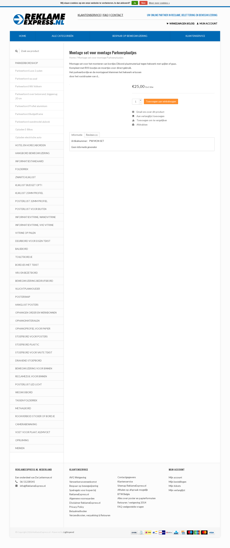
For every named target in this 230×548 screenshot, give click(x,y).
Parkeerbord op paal (26, 78)
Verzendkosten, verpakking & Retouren (89, 515)
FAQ (105, 15)
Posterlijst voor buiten (30, 209)
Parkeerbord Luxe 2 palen (28, 70)
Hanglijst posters (26, 304)
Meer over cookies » (159, 3)
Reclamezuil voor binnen (31, 376)
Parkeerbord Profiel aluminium (31, 106)
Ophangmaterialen (27, 320)
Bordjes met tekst (27, 264)
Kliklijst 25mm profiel (29, 193)
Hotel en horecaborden (30, 145)
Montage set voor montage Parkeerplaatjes (100, 57)
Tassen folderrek (26, 400)
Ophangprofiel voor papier (32, 328)
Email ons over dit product (150, 111)
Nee (143, 3)
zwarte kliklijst (25, 177)
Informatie (76, 134)
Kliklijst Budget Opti (28, 185)
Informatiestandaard (29, 161)
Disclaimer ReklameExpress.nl (84, 502)
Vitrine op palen (25, 232)
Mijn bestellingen (177, 481)
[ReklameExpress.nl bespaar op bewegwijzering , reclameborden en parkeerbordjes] (45, 19)
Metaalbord (23, 408)
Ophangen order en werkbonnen (36, 312)
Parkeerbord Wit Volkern (28, 86)
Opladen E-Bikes (24, 129)
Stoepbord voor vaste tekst (33, 352)
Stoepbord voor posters (31, 336)
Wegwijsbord (24, 392)
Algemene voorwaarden (82, 498)
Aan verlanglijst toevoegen (150, 116)
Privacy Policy (76, 506)
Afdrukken (142, 124)
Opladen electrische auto (28, 137)
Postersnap (22, 296)
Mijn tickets (175, 485)
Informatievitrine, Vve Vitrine (34, 225)
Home (22, 35)
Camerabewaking (26, 424)
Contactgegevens (127, 477)
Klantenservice (89, 15)
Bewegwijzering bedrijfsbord (34, 280)
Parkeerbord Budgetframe (29, 114)
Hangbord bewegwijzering (32, 153)
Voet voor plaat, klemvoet (32, 432)
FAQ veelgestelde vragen (131, 506)
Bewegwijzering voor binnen (33, 368)
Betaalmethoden (78, 511)
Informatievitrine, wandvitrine (35, 217)
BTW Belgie (124, 494)
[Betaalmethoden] (134, 532)
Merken (19, 448)
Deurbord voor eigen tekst (32, 241)
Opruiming (22, 440)
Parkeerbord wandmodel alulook (32, 121)
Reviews (92, 134)
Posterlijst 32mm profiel (31, 201)
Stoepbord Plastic (27, 344)
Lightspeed (68, 532)
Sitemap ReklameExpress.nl (132, 485)
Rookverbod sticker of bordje (35, 416)
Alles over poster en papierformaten (137, 498)
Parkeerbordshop (26, 63)
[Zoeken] (16, 51)
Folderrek (21, 169)
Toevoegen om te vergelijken (151, 120)
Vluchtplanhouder (27, 288)
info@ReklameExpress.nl (33, 485)
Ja (135, 3)
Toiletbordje (23, 257)
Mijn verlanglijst (177, 490)
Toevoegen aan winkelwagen (161, 101)
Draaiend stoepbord (28, 360)
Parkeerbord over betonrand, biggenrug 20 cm (36, 96)
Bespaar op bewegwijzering (129, 35)
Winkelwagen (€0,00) (182, 23)
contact (116, 15)
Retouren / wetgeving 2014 (132, 502)
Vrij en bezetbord (26, 272)
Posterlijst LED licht (28, 384)
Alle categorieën (62, 35)
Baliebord (21, 248)
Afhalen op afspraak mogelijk (133, 489)
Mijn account (208, 23)
